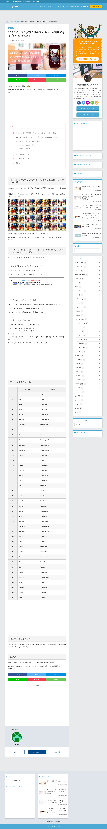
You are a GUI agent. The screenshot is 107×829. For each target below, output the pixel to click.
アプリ (80, 375)
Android (80, 359)
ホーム (44, 6)
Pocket (37, 80)
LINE (18, 80)
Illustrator (82, 343)
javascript (81, 307)
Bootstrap (81, 299)
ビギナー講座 (80, 384)
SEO (79, 315)
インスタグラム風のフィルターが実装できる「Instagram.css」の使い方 (38, 137)
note (77, 282)
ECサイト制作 (64, 6)
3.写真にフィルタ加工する (24, 148)
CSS (17, 21)
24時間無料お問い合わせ (88, 59)
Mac (79, 371)
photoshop (83, 347)
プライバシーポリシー (51, 821)
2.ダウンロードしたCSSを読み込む (27, 145)
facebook (17, 75)
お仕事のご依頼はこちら (87, 108)
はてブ (56, 75)
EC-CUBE (81, 266)
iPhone (80, 367)
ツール (80, 331)
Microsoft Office (81, 274)
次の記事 (57, 752)
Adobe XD (83, 339)
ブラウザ (81, 380)
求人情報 (85, 6)
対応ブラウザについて (23, 159)
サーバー (81, 327)
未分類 (78, 408)
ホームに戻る (37, 752)
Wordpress (75, 6)
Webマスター (80, 291)
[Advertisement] (37, 108)
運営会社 (97, 6)
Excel (80, 278)
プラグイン (83, 323)
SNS (77, 287)
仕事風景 (79, 396)
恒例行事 (79, 400)
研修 (77, 412)
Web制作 (12, 21)
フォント (81, 351)
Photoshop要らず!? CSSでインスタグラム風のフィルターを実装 (36, 133)
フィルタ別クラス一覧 (23, 154)
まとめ (18, 163)
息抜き (78, 404)
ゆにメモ (50, 826)
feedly (56, 80)
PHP (79, 311)
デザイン (52, 6)
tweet (37, 75)
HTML (80, 392)
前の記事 (15, 752)
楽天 (79, 270)
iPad (79, 363)
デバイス (79, 355)
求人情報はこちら (87, 114)
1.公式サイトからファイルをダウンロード (28, 141)
